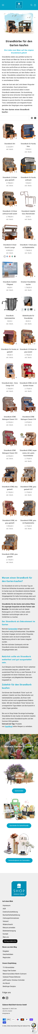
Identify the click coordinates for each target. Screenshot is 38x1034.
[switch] (33, 1031)
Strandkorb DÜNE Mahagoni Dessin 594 (9, 451)
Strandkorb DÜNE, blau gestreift (10, 488)
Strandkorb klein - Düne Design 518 (10, 384)
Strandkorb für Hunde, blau (28, 145)
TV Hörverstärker (8, 967)
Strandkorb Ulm (9, 144)
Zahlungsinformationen (11, 918)
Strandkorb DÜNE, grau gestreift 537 (28, 488)
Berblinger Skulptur (9, 986)
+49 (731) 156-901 (7, 1011)
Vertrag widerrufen (10, 941)
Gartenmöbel (19, 791)
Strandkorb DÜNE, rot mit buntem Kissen (28, 384)
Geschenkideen (8, 954)
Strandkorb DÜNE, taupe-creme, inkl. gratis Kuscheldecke (28, 453)
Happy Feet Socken (9, 971)
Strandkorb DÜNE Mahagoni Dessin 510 (9, 418)
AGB (4, 909)
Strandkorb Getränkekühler (10, 317)
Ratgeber (6, 951)
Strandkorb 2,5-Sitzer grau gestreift (10, 178)
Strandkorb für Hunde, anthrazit (28, 178)
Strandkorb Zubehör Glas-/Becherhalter (28, 212)
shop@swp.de (6, 1013)
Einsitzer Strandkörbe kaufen (28, 283)
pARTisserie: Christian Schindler (14, 980)
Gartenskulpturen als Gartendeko (19, 860)
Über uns (6, 937)
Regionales (6, 957)
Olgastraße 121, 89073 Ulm (9, 1008)
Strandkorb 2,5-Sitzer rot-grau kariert (28, 350)
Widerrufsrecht (8, 924)
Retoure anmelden (9, 928)
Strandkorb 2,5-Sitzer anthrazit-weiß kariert (10, 212)
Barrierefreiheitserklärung (11, 915)
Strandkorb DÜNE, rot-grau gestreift (9, 522)
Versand (5, 921)
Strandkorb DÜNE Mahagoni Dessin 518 (28, 418)
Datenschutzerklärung (10, 912)
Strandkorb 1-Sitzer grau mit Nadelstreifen (28, 246)
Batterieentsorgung (9, 931)
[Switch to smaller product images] (35, 118)
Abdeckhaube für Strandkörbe (28, 317)
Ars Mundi (6, 983)
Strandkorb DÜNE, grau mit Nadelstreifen (28, 522)
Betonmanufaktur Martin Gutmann (15, 974)
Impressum (6, 905)
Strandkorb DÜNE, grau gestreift (10, 555)
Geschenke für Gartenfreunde (19, 825)
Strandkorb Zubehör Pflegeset (10, 283)
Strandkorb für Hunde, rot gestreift (9, 350)
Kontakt (5, 934)
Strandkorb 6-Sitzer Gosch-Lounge (9, 246)
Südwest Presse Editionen (11, 977)
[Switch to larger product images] (32, 118)
